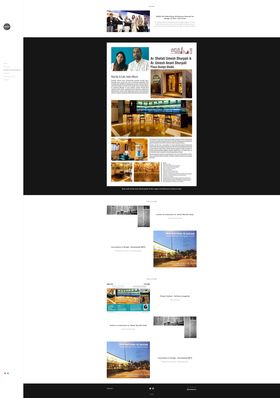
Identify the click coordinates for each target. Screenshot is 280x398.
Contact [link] (6, 80)
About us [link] (6, 66)
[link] (7, 26)
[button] (13, 73)
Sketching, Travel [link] (9, 76)
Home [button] (151, 394)
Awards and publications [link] (12, 70)
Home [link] (5, 63)
